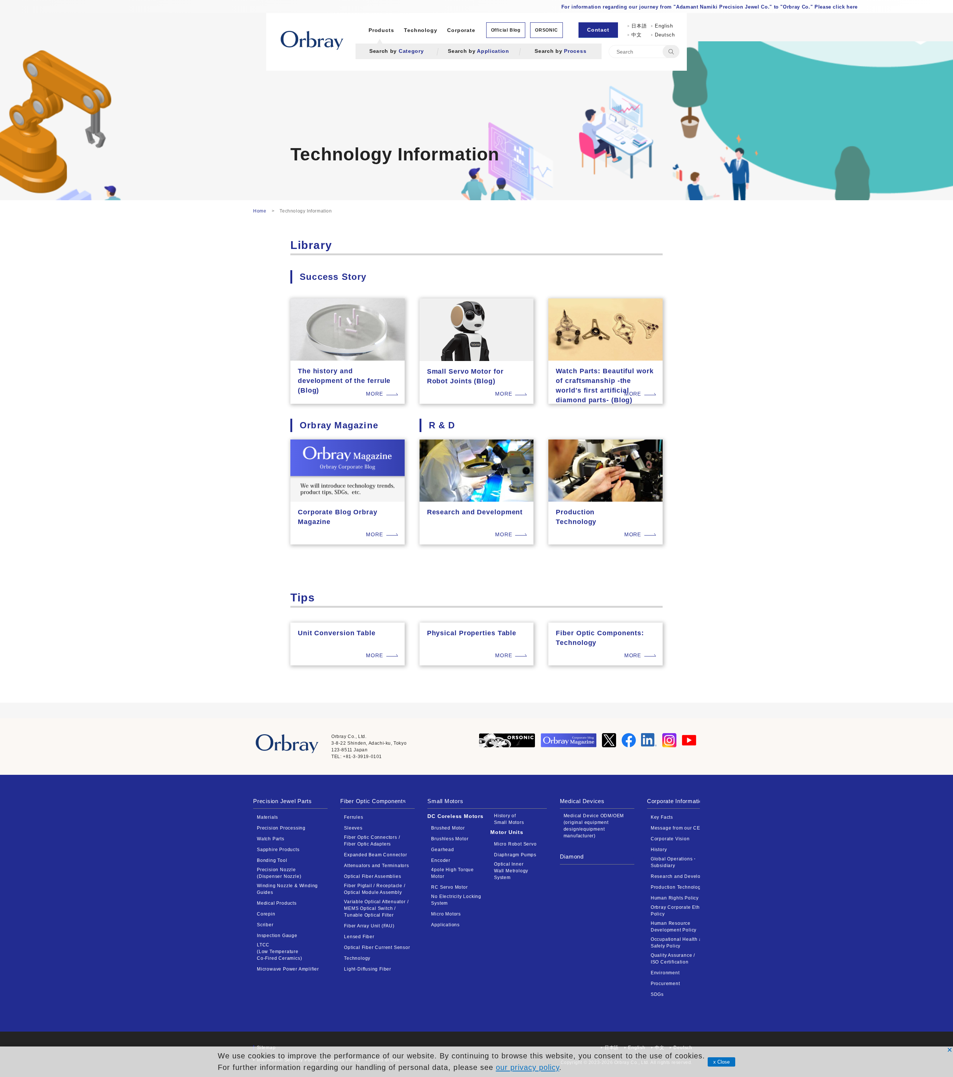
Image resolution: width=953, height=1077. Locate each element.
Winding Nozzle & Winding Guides (287, 889)
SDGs (657, 994)
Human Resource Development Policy (674, 927)
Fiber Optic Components (373, 801)
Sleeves (353, 828)
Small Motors (445, 801)
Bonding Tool (272, 860)
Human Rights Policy (675, 898)
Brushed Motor (448, 828)
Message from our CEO (677, 828)
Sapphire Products (278, 849)
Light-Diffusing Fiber (367, 969)
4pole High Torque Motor (452, 873)
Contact (598, 30)
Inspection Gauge (277, 935)
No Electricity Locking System (456, 900)
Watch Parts (270, 838)
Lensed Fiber (359, 936)
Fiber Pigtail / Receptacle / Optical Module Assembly (374, 889)
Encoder (440, 860)
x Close (721, 1062)
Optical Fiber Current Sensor (377, 947)
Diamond (572, 856)
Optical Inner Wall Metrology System (511, 871)
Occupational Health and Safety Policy (679, 943)
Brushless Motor (449, 838)
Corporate (461, 30)
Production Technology (677, 887)
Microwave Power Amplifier (288, 969)
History (659, 849)
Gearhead (442, 849)
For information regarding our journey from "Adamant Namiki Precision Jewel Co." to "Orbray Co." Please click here (709, 7)
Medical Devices (582, 801)
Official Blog (505, 30)
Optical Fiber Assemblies (372, 876)
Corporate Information (676, 801)
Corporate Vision (670, 838)
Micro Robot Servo (515, 844)
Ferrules (353, 817)
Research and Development (683, 876)
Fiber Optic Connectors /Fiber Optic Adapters (372, 841)
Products (381, 30)
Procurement (665, 983)
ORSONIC (546, 30)
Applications (445, 924)
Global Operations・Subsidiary (674, 862)
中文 (639, 35)
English (664, 26)
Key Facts (662, 817)
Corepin (266, 914)
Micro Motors (446, 914)
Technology (420, 30)
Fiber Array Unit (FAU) (369, 926)
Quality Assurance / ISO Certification (673, 959)
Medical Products (277, 903)
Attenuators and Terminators (376, 865)
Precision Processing (281, 828)
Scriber (265, 924)
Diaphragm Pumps (515, 854)
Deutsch (665, 35)
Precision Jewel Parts (282, 801)
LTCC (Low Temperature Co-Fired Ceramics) (279, 951)
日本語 (639, 26)
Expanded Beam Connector (375, 854)
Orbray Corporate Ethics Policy (678, 911)
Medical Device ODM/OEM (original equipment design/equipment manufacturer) (594, 825)
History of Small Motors (509, 819)
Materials (267, 817)
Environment (665, 972)
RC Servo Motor (449, 887)
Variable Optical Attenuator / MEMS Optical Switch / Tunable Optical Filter (376, 908)
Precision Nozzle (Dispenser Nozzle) (279, 873)
